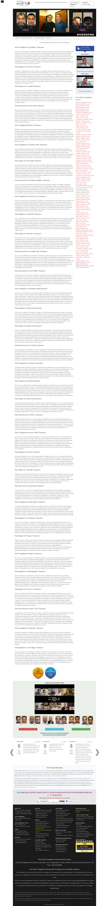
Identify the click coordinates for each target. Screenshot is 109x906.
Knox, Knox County (81, 182)
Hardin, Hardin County (82, 163)
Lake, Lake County (81, 184)
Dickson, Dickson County (83, 139)
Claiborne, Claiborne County (84, 122)
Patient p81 (61, 724)
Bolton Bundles (19, 818)
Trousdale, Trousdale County (84, 248)
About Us (17, 810)
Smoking (70, 835)
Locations (17, 813)
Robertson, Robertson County (84, 230)
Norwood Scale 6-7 (60, 851)
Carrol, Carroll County (82, 116)
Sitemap (86, 836)
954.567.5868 (86, 4)
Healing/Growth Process (67, 820)
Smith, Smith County (81, 240)
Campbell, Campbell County (84, 112)
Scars (36, 821)
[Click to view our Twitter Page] (82, 34)
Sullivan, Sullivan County (83, 243)
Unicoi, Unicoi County (82, 250)
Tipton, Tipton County (82, 247)
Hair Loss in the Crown (81, 816)
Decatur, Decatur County (83, 136)
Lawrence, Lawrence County (84, 187)
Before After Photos (40, 810)
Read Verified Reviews (26, 813)
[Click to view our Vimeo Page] (93, 34)
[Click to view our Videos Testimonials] (80, 34)
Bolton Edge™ (63, 2)
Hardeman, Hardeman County (84, 162)
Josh (21, 724)
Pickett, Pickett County (82, 221)
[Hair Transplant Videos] (85, 62)
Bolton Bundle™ (53, 2)
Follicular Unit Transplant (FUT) (43, 846)
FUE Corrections (60, 817)
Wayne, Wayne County (82, 260)
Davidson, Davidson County (83, 134)
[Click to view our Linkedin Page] (84, 34)
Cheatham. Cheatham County (84, 119)
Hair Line (48, 812)
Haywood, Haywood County (83, 167)
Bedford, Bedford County (83, 104)
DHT (62, 832)
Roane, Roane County (82, 228)
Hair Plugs (78, 833)
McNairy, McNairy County (83, 204)
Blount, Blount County (82, 109)
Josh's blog (78, 824)
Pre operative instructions (21, 832)
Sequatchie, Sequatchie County (85, 235)
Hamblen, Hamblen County (83, 156)
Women (65, 827)
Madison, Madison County (83, 196)
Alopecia (57, 832)
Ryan (87, 725)
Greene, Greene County (82, 153)
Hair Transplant (86, 833)
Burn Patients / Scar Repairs (63, 813)
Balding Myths (79, 836)
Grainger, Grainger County (83, 151)
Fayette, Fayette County (82, 143)
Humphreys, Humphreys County (85, 175)
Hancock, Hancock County (83, 160)
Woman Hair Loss (80, 820)
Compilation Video (40, 837)
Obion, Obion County (82, 216)
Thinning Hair (90, 818)
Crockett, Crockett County (83, 129)
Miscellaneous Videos (41, 825)
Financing (27, 826)
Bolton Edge (27, 818)
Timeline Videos (43, 821)
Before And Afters (60, 812)
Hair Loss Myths (68, 832)
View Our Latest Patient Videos (81, 729)
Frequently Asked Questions (43, 826)
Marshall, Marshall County (83, 199)
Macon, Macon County (82, 194)
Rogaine (64, 840)
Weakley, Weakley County (83, 262)
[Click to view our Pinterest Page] (87, 34)
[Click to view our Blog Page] (91, 34)
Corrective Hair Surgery (82, 828)
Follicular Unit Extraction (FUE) (43, 845)
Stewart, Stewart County (83, 242)
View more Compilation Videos (28, 729)
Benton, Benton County (82, 105)
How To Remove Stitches (42, 833)
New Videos (46, 823)
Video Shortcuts (40, 828)
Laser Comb (58, 840)
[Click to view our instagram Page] (89, 34)
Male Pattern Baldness (61, 835)
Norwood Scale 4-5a (61, 849)
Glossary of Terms (80, 829)
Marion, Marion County (82, 197)
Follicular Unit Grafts (41, 843)
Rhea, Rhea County (81, 226)
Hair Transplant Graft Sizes (42, 850)
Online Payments (19, 826)
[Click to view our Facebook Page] (78, 34)
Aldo (34, 724)
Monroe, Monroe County (82, 208)
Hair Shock (58, 833)
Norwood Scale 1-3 (60, 846)
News (92, 835)
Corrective (38, 812)
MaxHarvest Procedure (41, 2)
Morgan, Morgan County (83, 214)
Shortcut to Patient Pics (42, 815)
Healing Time (79, 835)
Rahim (74, 724)
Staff (29, 812)
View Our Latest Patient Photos (54, 729)
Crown (43, 812)
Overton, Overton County (83, 218)
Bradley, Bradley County (82, 111)
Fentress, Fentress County (83, 145)
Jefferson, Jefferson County (83, 179)
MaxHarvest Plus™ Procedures (64, 822)
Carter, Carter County (82, 117)
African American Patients (61, 810)
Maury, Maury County (82, 201)
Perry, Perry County (81, 219)
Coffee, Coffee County (82, 128)
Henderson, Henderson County (84, 168)
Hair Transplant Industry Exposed (64, 818)
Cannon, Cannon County (83, 114)
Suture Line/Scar (60, 823)
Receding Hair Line (81, 818)
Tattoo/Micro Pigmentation (63, 825)
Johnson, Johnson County (83, 180)
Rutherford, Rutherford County (84, 231)
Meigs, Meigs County (81, 206)
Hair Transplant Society (82, 831)
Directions (27, 810)
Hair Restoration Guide (20, 831)
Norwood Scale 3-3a (61, 848)
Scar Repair (49, 810)
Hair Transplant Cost (20, 824)
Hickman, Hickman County (83, 172)
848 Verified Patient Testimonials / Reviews (55, 798)
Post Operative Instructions (22, 834)
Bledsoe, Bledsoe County (83, 107)
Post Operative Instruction (42, 835)
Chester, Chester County (83, 121)
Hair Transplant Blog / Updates (84, 826)
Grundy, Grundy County (82, 155)
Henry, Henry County (81, 170)
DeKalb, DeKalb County (82, 138)
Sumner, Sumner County (83, 245)
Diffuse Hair (91, 816)
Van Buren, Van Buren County (84, 254)
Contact (22, 810)
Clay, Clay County (81, 124)
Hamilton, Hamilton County (83, 158)
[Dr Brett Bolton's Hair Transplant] (24, 3)
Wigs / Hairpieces (60, 841)
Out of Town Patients (20, 840)
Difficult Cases (63, 815)
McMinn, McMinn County (83, 202)
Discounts (22, 839)
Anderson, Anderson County (84, 102)
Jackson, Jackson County (83, 177)
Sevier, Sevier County (82, 236)
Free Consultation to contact (74, 4)
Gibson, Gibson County (82, 148)
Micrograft (38, 848)
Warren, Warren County (82, 255)
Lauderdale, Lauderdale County (85, 185)
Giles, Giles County (81, 150)
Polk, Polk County (81, 223)
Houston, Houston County (83, 174)
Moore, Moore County (82, 213)
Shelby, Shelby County (82, 238)
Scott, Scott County (81, 233)
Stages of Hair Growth (41, 813)
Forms (25, 812)
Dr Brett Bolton (19, 812)
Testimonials (39, 823)
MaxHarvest (18, 820)
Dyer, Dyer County (81, 141)
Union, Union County (81, 252)
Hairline (58, 820)
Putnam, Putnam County (83, 225)
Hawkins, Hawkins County (83, 165)
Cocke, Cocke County (82, 126)
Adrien (48, 724)
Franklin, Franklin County (83, 146)
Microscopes (87, 835)
